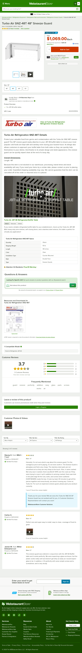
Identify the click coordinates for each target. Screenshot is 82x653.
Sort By (6, 438)
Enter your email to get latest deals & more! (22, 582)
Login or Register (41, 407)
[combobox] (41, 9)
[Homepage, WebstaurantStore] (41, 3)
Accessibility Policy (38, 645)
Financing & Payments (53, 631)
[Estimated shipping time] (34, 101)
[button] (16, 74)
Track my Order (73, 629)
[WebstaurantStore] (27, 603)
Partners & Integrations (9, 636)
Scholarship (49, 634)
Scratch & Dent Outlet (30, 627)
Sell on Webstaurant (52, 636)
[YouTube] (8, 615)
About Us (49, 624)
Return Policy (50, 639)
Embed (20, 223)
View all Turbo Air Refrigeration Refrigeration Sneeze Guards (52, 123)
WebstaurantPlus (7, 624)
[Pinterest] (24, 615)
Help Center (73, 625)
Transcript (13, 223)
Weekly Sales (27, 629)
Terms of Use (49, 290)
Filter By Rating (59, 438)
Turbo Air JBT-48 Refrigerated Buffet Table (21, 220)
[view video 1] (8, 425)
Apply (76, 57)
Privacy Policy (59, 290)
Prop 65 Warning (30, 267)
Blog (24, 624)
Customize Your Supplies (9, 631)
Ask (73, 285)
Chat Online (71, 632)
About (6, 223)
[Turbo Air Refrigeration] (20, 122)
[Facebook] (14, 615)
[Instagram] (3, 615)
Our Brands (49, 627)
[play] (41, 196)
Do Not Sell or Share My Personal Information (59, 645)
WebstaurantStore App (9, 629)
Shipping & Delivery (74, 635)
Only (48, 35)
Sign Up (66, 582)
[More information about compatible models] (21, 346)
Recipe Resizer (6, 634)
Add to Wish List (62, 63)
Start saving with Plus (25, 595)
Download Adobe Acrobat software (45, 337)
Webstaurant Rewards (9, 627)
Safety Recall (27, 639)
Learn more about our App (61, 595)
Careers (48, 629)
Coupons (26, 631)
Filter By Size (33, 438)
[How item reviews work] (29, 375)
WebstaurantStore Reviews (31, 636)
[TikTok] (19, 615)
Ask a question (25, 28)
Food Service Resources (31, 634)
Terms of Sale (6, 645)
